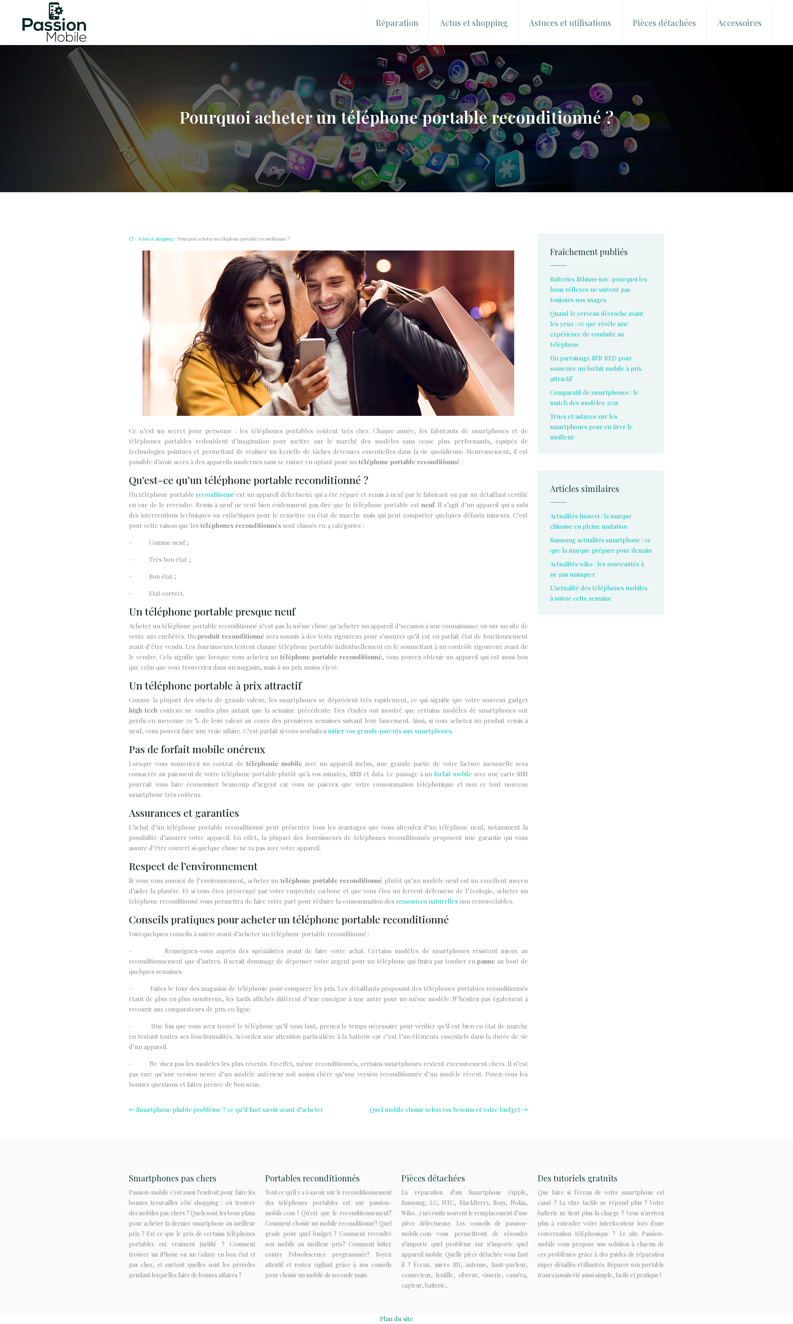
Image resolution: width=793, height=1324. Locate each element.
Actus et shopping (474, 22)
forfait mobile (452, 774)
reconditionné (215, 494)
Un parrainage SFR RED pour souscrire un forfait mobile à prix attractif (596, 368)
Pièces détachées (664, 22)
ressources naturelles (427, 901)
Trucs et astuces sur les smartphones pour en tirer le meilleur (591, 426)
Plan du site (396, 1318)
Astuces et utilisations (570, 22)
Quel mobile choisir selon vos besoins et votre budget (445, 1109)
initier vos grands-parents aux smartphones (390, 731)
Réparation (397, 22)
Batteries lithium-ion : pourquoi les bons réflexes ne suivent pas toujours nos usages (598, 289)
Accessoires (739, 22)
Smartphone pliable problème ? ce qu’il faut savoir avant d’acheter (229, 1109)
